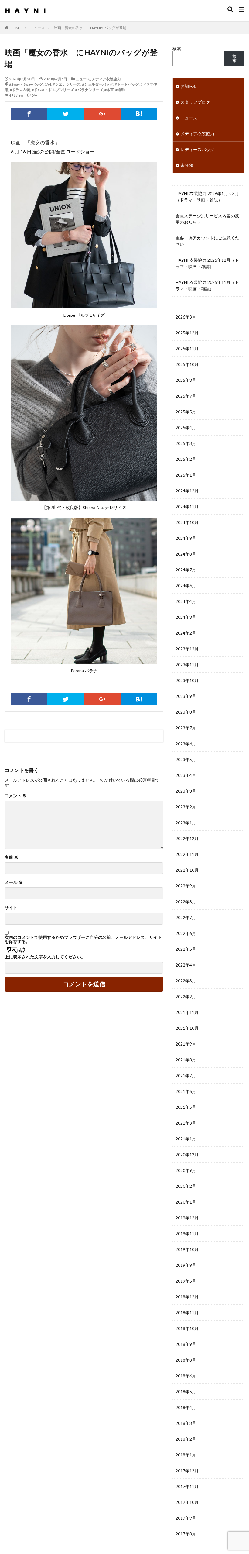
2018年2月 (186, 1439)
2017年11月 (187, 1486)
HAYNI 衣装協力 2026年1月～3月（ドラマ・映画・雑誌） (207, 196)
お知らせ (188, 86)
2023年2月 (186, 806)
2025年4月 (186, 427)
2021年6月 (186, 1091)
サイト (11, 907)
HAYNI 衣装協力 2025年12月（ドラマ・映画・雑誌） (207, 263)
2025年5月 (186, 411)
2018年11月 (187, 1312)
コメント (16, 796)
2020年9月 (186, 1170)
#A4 (47, 84)
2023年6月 (186, 743)
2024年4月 (186, 601)
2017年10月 (187, 1502)
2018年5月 (186, 1391)
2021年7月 (186, 1075)
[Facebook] (29, 114)
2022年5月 (186, 949)
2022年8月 (186, 901)
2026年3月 (186, 316)
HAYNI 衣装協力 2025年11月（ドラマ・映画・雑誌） (207, 285)
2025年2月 (186, 459)
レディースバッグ (197, 149)
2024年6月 (186, 585)
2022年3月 (186, 980)
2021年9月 (186, 1043)
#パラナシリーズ (89, 90)
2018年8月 (186, 1360)
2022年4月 (186, 964)
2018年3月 (186, 1423)
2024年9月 (186, 538)
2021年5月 (186, 1107)
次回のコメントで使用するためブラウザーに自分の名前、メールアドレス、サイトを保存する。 (83, 939)
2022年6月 (186, 933)
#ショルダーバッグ (97, 84)
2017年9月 (186, 1518)
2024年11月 (187, 506)
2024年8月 (186, 553)
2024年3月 (186, 617)
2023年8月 (186, 712)
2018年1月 (186, 1454)
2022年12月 (187, 838)
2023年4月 (186, 775)
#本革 (109, 90)
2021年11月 (187, 1012)
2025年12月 (187, 332)
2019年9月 (186, 1265)
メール (13, 882)
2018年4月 (186, 1407)
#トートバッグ (127, 84)
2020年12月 (187, 1154)
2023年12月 (187, 648)
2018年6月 (186, 1375)
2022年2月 (186, 996)
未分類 (186, 165)
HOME (15, 28)
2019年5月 (186, 1281)
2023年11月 (187, 664)
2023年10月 (187, 680)
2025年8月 (186, 380)
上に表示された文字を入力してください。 (45, 957)
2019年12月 (187, 1217)
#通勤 (120, 90)
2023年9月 (186, 696)
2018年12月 (187, 1296)
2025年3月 (186, 443)
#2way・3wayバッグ (26, 84)
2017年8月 (186, 1533)
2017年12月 (187, 1470)
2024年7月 (186, 569)
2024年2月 (186, 633)
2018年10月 (187, 1328)
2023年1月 (186, 822)
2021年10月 (187, 1028)
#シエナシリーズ (66, 84)
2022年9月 (186, 885)
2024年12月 (187, 490)
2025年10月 (187, 364)
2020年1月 (186, 1201)
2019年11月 (187, 1233)
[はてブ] (139, 114)
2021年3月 (186, 1122)
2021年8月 (186, 1059)
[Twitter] (65, 114)
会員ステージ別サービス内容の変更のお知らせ (207, 219)
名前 (11, 857)
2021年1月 (186, 1138)
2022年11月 (187, 854)
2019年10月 (187, 1249)
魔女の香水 (42, 142)
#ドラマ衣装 (20, 90)
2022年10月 (187, 870)
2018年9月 (186, 1344)
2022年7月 (186, 917)
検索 (176, 48)
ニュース (37, 28)
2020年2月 (186, 1186)
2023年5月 (186, 759)
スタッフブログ (195, 102)
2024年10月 (187, 522)
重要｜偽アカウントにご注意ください (207, 241)
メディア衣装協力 (106, 79)
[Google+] (102, 114)
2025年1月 (186, 474)
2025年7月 (186, 395)
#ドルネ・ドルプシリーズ (53, 90)
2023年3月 (186, 791)
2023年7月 (186, 727)
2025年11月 (187, 348)
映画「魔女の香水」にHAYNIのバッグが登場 (90, 28)
